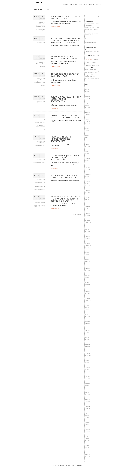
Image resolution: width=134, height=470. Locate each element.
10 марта (39, 182)
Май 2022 (87, 178)
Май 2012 (87, 447)
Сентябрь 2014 (88, 383)
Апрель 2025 (87, 107)
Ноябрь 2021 (87, 190)
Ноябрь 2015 (87, 351)
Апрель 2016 (87, 339)
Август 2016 (87, 330)
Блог (80, 4)
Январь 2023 (87, 165)
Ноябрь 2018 (87, 268)
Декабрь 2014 (87, 376)
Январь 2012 (87, 456)
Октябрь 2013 (87, 408)
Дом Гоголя (41, 125)
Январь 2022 (87, 185)
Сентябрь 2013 (88, 410)
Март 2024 (87, 135)
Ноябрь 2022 (87, 169)
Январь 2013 (87, 429)
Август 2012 (87, 440)
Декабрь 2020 (87, 215)
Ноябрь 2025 (87, 100)
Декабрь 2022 (87, 167)
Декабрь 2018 (87, 266)
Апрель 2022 (87, 181)
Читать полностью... (55, 26)
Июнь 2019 (87, 252)
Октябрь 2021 (87, 192)
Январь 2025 (87, 114)
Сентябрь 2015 (88, 355)
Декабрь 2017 (87, 293)
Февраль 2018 (87, 289)
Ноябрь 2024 (87, 119)
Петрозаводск (42, 66)
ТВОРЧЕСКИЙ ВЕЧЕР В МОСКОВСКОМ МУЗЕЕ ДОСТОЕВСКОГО (61, 139)
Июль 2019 (87, 250)
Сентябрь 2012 (88, 438)
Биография (73, 4)
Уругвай (44, 30)
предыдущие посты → (77, 214)
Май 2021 (87, 204)
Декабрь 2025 (87, 98)
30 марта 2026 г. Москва (41, 122)
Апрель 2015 (87, 367)
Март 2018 (87, 286)
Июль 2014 (87, 387)
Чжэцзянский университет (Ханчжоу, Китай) (65, 75)
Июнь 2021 (87, 201)
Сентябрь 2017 (88, 300)
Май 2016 (87, 337)
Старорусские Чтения (41, 29)
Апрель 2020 (87, 231)
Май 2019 (87, 254)
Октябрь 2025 (87, 103)
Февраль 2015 (87, 371)
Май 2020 (87, 229)
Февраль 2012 (87, 454)
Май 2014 (87, 392)
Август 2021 (87, 197)
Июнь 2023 (87, 153)
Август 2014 (87, 385)
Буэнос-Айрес (42, 23)
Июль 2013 (87, 415)
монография (43, 163)
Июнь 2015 (87, 362)
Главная (65, 4)
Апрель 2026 (87, 91)
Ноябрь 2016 (87, 323)
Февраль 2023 (87, 162)
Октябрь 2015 (87, 353)
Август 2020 (87, 224)
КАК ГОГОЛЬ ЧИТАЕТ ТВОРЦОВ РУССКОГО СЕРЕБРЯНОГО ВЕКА (65, 116)
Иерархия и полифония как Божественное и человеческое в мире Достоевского (92, 78)
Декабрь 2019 (87, 238)
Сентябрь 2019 (88, 245)
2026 (39, 23)
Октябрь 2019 (87, 243)
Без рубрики (43, 202)
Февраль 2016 (87, 344)
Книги (85, 4)
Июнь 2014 (87, 390)
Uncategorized (42, 22)
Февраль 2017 (87, 316)
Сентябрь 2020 (88, 222)
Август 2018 (87, 275)
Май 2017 (87, 309)
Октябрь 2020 (87, 220)
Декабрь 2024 (87, 116)
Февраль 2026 (87, 96)
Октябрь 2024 (87, 121)
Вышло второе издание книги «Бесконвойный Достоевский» (66, 99)
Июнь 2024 (87, 128)
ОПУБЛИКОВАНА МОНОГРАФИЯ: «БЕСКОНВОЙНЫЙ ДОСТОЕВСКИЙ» (65, 157)
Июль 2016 (87, 332)
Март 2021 (87, 208)
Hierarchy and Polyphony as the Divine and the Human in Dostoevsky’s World (39, 207)
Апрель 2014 (87, 394)
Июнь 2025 (87, 105)
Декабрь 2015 (87, 348)
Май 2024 (87, 130)
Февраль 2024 (87, 137)
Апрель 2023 (87, 158)
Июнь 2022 (87, 176)
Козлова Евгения (89, 59)
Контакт (97, 4)
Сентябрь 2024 (88, 123)
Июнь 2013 (87, 417)
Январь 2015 (87, 374)
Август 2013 (87, 413)
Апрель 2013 (87, 422)
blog (39, 22)
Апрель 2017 (87, 312)
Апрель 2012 (87, 449)
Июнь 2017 (87, 307)
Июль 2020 (87, 227)
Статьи (91, 4)
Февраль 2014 (87, 399)
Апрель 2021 (87, 206)
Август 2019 (87, 247)
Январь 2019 (87, 263)
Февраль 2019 (87, 261)
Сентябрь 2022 (88, 174)
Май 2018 (87, 282)
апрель (38, 88)
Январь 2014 (87, 401)
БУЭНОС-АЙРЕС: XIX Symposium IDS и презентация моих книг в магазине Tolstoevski (65, 40)
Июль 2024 (87, 126)
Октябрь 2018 (87, 270)
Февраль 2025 (87, 112)
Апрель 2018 (87, 284)
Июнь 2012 (87, 445)
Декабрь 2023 (87, 142)
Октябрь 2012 (87, 436)
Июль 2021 (87, 199)
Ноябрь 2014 (87, 378)
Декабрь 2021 (87, 188)
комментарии (42, 17)
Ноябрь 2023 (87, 144)
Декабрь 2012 (87, 431)
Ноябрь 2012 (87, 433)
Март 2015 (87, 369)
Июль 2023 (87, 151)
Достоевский (38, 25)
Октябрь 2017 (87, 298)
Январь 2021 (87, 213)
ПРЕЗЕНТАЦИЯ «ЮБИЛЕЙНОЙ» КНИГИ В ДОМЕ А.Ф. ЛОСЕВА (65, 176)
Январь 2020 (87, 236)
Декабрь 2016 (87, 321)
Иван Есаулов (38, 163)
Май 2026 (87, 89)
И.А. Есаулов (43, 25)
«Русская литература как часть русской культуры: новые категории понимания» (39, 82)
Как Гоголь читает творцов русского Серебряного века (39, 128)
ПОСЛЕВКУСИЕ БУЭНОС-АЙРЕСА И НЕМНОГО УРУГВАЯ (65, 18)
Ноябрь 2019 (87, 240)
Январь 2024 (87, 139)
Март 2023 (87, 160)
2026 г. (42, 182)
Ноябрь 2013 (87, 406)
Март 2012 (87, 452)
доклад (41, 88)
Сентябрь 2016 (88, 328)
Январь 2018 (87, 291)
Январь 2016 (87, 346)
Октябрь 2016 (87, 325)
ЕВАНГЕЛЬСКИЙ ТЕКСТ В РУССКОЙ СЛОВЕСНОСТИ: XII (64, 58)
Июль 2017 (87, 305)
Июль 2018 (87, 277)
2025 (37, 205)
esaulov (44, 42)
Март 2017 (87, 314)
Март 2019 (87, 259)
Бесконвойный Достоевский (40, 162)
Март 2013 (87, 424)
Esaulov (39, 205)
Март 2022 (87, 183)
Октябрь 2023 (87, 146)
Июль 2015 (87, 360)
